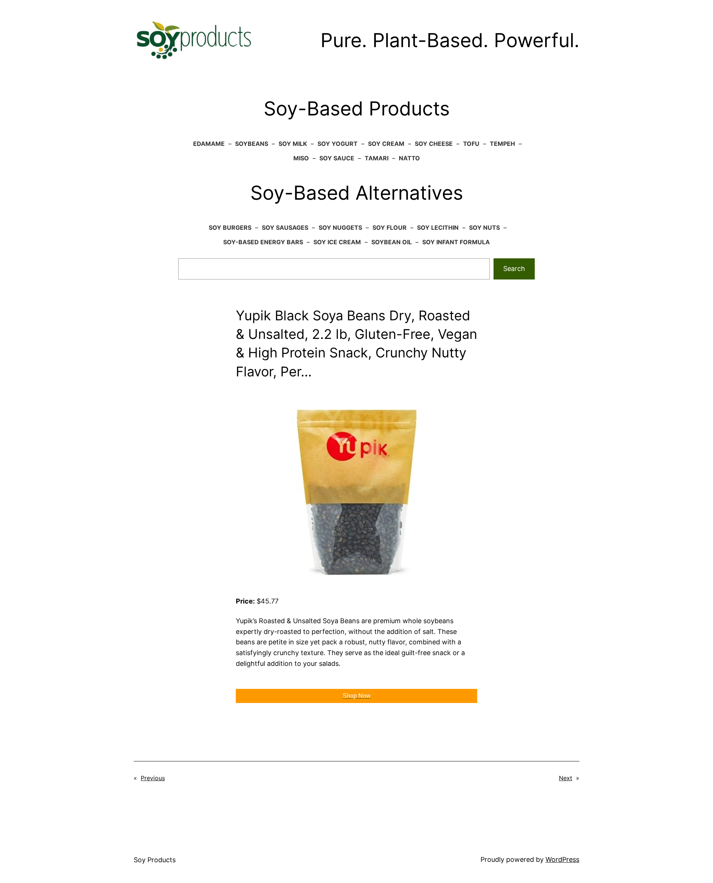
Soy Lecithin (438, 227)
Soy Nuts (484, 227)
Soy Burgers (230, 227)
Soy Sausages (285, 227)
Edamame (209, 143)
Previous (153, 778)
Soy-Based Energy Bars (263, 242)
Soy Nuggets (340, 227)
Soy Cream (386, 143)
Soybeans (251, 143)
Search (514, 268)
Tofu (471, 143)
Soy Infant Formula (456, 242)
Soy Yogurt (338, 143)
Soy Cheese (434, 143)
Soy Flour (389, 227)
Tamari (376, 158)
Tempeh (502, 143)
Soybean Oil (391, 242)
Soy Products (155, 860)
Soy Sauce (336, 158)
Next (565, 778)
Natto (409, 158)
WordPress (562, 859)
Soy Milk (293, 143)
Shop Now (357, 696)
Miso (301, 158)
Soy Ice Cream (337, 242)
